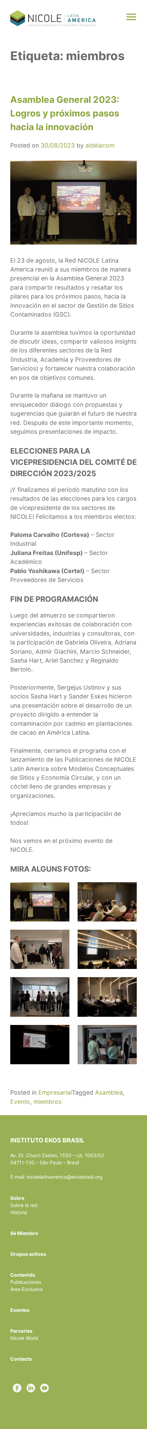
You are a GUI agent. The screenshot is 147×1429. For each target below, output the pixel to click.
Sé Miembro (24, 1233)
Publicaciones (25, 1282)
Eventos (19, 1310)
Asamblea (109, 1092)
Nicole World (24, 1338)
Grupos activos (28, 1254)
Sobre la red (24, 1205)
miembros (48, 1101)
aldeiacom (100, 145)
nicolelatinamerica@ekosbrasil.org (65, 1177)
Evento (20, 1101)
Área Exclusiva (26, 1289)
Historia (18, 1212)
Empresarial (55, 1092)
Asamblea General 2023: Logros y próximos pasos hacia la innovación (64, 113)
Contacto (21, 1359)
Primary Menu (132, 18)
